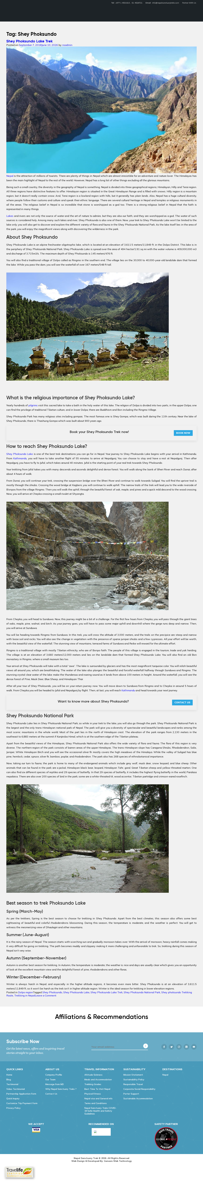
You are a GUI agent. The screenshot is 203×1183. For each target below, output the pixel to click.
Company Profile (53, 1074)
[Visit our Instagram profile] (179, 1047)
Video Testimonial (15, 1089)
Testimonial (12, 1084)
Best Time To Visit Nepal (97, 1089)
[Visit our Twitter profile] (171, 1047)
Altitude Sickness (93, 1074)
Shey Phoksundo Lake (19, 453)
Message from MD (54, 1084)
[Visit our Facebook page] (164, 1047)
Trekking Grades (92, 1084)
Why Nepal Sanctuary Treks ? (60, 1089)
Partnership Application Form (21, 1093)
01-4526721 (137, 3)
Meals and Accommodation (98, 1079)
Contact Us (182, 702)
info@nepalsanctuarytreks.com (165, 3)
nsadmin (67, 45)
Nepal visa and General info (98, 1098)
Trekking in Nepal (24, 995)
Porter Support (131, 1093)
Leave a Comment (45, 995)
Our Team (50, 1079)
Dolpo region (25, 992)
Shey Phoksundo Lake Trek (29, 41)
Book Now (183, 432)
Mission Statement (133, 1074)
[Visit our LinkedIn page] (186, 1047)
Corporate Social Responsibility (139, 1089)
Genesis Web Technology (118, 1161)
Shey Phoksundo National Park (142, 992)
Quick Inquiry (13, 1098)
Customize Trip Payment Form (21, 1103)
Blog (8, 1079)
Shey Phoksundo (52, 992)
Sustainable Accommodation (138, 1098)
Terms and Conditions (95, 1103)
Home (9, 1074)
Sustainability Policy (133, 1079)
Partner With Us (189, 3)
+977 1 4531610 (122, 3)
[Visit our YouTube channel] (194, 1047)
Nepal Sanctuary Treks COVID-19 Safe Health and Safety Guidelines (100, 1111)
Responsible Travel (133, 1084)
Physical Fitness (92, 1093)
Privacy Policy (13, 1108)
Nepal (165, 1074)
